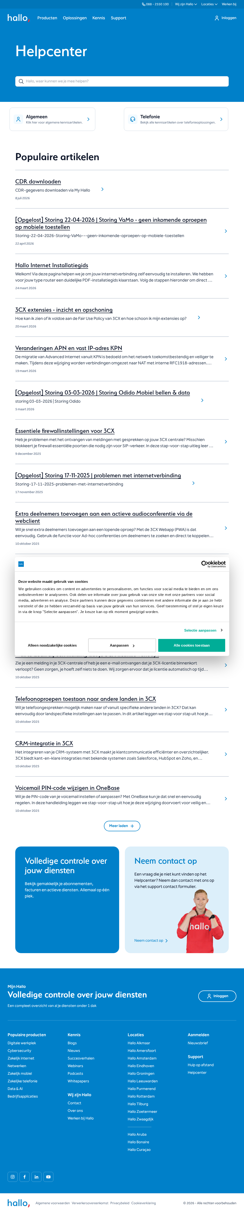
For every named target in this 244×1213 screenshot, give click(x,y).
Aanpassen (119, 645)
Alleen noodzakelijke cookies (52, 645)
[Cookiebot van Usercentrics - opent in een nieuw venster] (205, 564)
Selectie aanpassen (200, 630)
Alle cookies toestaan (192, 645)
